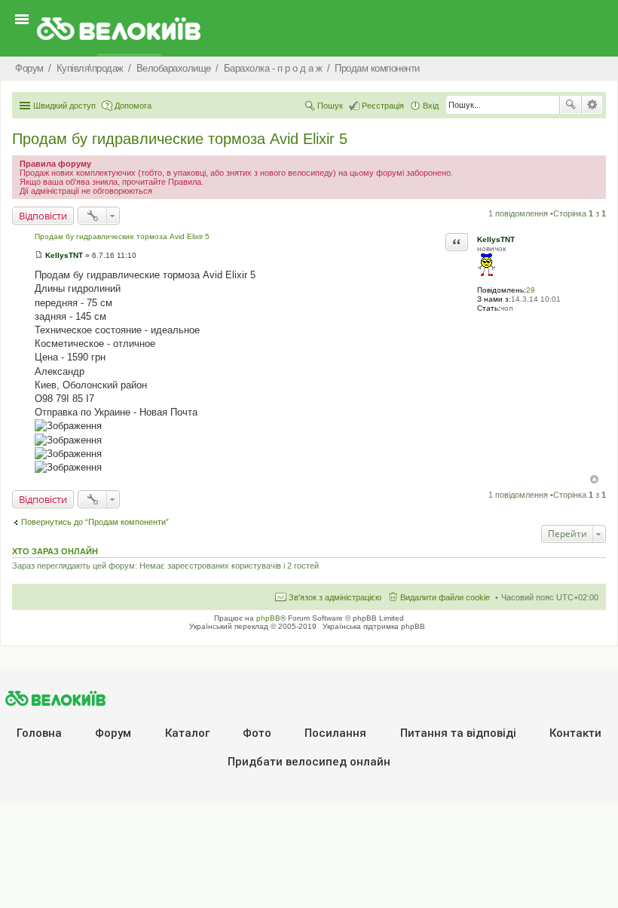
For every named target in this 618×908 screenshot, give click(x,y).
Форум (113, 733)
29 (530, 290)
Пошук (570, 105)
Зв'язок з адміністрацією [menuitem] (335, 597)
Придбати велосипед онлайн (309, 761)
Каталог (187, 733)
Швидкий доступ (64, 105)
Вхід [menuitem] (431, 105)
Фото (257, 733)
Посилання (335, 733)
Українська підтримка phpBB (374, 626)
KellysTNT (496, 239)
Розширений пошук (592, 105)
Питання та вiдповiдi (458, 733)
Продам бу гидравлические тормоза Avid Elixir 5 (179, 138)
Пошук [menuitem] (330, 105)
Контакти (575, 733)
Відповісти (43, 215)
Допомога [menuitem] (133, 105)
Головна (39, 733)
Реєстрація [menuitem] (383, 105)
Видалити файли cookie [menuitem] (445, 597)
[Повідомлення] (39, 255)
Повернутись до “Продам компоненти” (95, 521)
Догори (594, 479)
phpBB (268, 618)
